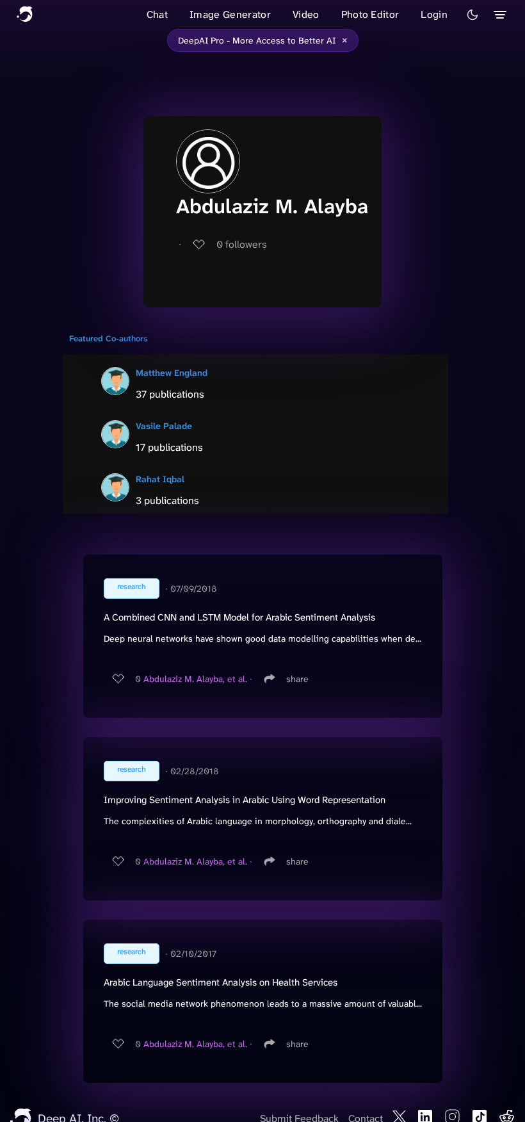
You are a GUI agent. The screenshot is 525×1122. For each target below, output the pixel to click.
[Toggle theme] (472, 14)
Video (306, 14)
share (297, 679)
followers (241, 244)
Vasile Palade (164, 426)
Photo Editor (370, 14)
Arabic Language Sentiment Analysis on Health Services (220, 982)
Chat (157, 14)
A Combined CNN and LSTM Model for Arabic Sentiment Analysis (239, 617)
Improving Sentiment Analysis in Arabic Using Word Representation (244, 799)
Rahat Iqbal (160, 479)
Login (434, 14)
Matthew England (171, 372)
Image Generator (230, 14)
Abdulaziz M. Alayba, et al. (195, 679)
